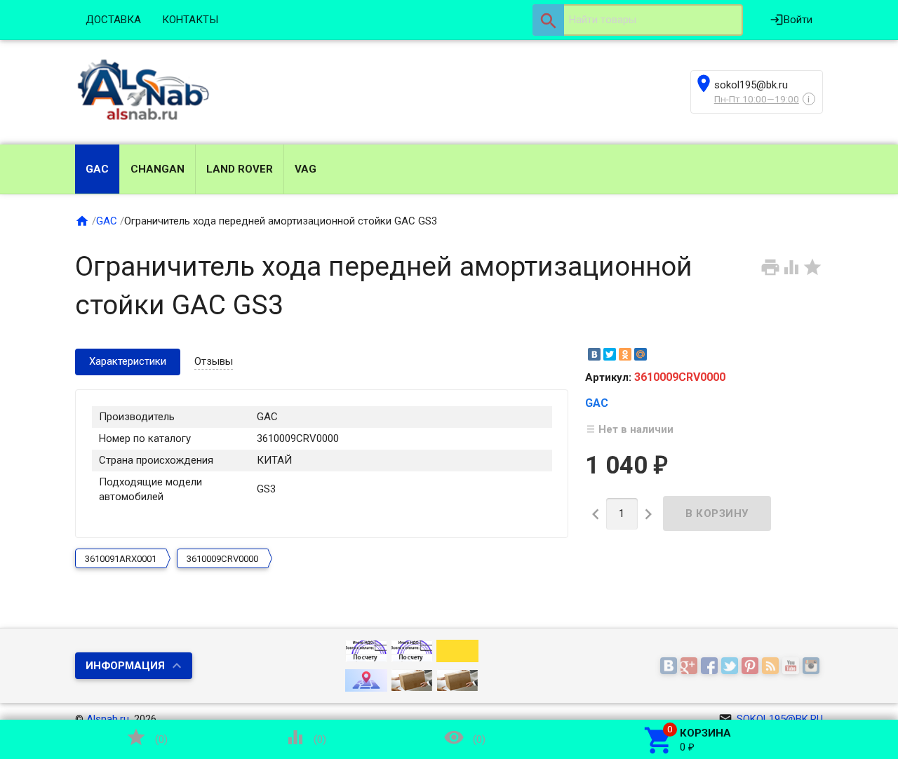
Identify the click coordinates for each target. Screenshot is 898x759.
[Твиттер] (731, 666)
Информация (125, 665)
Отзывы (213, 361)
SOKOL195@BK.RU (770, 719)
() (147, 737)
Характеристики (127, 361)
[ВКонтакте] (594, 354)
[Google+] (691, 666)
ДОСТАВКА (113, 19)
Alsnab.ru (107, 719)
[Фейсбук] (711, 666)
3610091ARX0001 (120, 558)
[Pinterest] (752, 666)
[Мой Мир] (640, 354)
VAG (305, 169)
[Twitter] (609, 354)
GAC (97, 169)
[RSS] (772, 666)
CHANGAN (157, 169)
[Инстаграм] (813, 666)
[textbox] (637, 20)
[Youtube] (792, 666)
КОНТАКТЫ (190, 19)
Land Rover (239, 169)
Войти (791, 20)
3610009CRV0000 (222, 558)
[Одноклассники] (625, 354)
